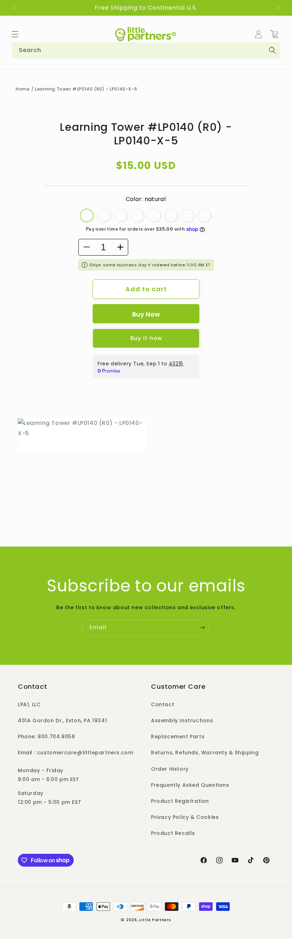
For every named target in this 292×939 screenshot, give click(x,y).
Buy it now (146, 338)
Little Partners (155, 920)
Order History (170, 769)
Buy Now (146, 314)
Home (23, 89)
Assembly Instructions (182, 720)
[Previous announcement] (14, 8)
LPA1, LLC (29, 704)
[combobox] (146, 50)
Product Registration (180, 801)
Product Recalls (173, 833)
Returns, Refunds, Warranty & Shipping (205, 752)
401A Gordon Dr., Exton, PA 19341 (62, 720)
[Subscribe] (202, 627)
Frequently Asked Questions (190, 785)
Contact (162, 704)
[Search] (272, 50)
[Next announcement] (278, 8)
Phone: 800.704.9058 (46, 736)
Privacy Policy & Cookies (185, 817)
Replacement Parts (177, 736)
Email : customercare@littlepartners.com (75, 752)
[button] (15, 34)
